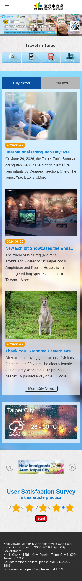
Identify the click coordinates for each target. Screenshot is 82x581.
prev (9, 467)
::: (1, 16)
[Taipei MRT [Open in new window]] (31, 62)
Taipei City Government (48, 7)
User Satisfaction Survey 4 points (56, 507)
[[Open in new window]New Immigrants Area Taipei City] (41, 467)
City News (21, 83)
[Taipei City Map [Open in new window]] (11, 62)
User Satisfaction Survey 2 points (29, 507)
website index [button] (7, 7)
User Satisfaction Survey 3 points (43, 507)
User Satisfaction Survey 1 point (16, 507)
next (72, 467)
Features (61, 83)
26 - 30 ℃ (44, 427)
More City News (41, 388)
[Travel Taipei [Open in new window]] (70, 62)
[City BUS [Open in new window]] (51, 62)
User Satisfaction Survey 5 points (70, 507)
